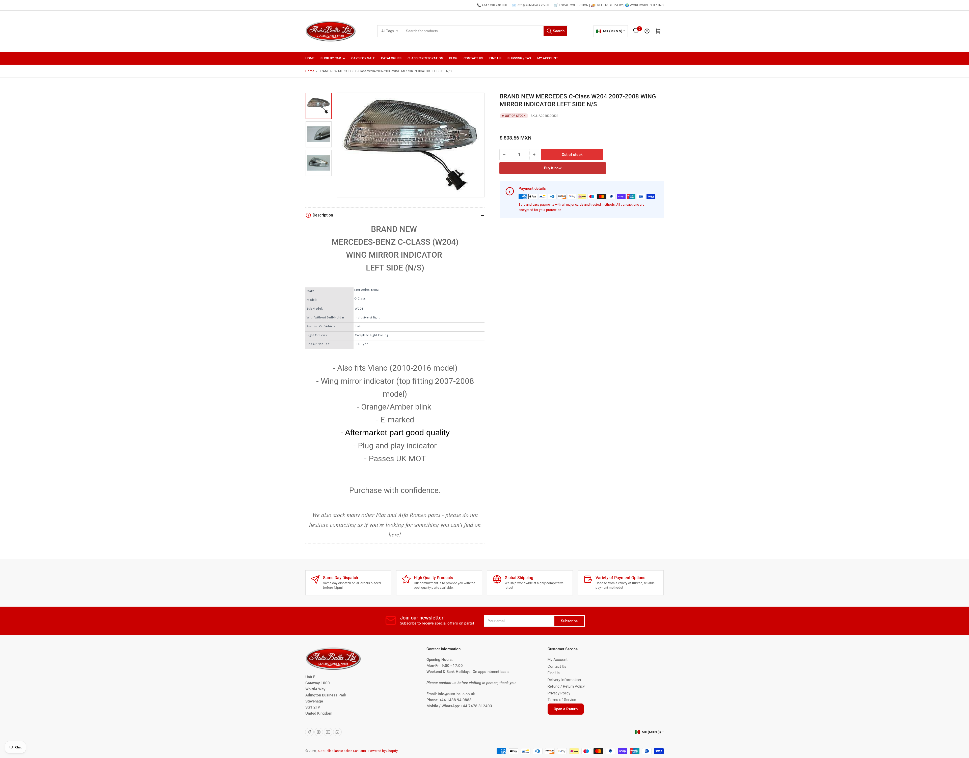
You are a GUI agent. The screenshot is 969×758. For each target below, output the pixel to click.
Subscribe (569, 621)
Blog (453, 58)
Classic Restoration (425, 58)
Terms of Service (562, 699)
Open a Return (566, 709)
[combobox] (485, 31)
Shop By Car (330, 58)
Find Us (495, 58)
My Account (547, 58)
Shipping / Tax (519, 58)
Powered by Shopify (383, 751)
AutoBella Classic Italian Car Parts (341, 751)
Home (309, 58)
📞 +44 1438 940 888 (492, 5)
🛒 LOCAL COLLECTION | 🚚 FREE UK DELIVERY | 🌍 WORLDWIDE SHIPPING (609, 5)
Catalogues (391, 58)
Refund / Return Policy (566, 686)
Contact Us (473, 58)
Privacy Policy (559, 693)
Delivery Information (564, 680)
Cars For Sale (363, 58)
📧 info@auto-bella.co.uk (530, 5)
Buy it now (552, 168)
